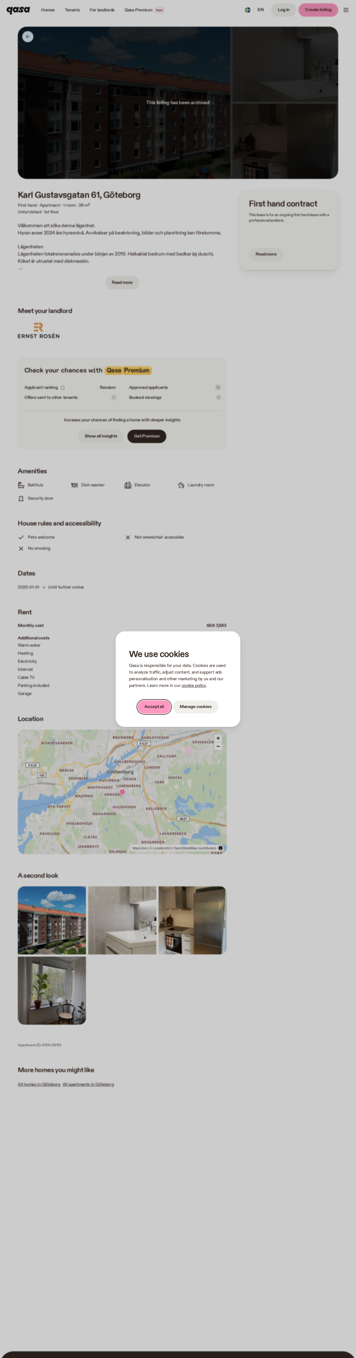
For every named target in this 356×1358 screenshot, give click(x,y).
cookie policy (194, 686)
